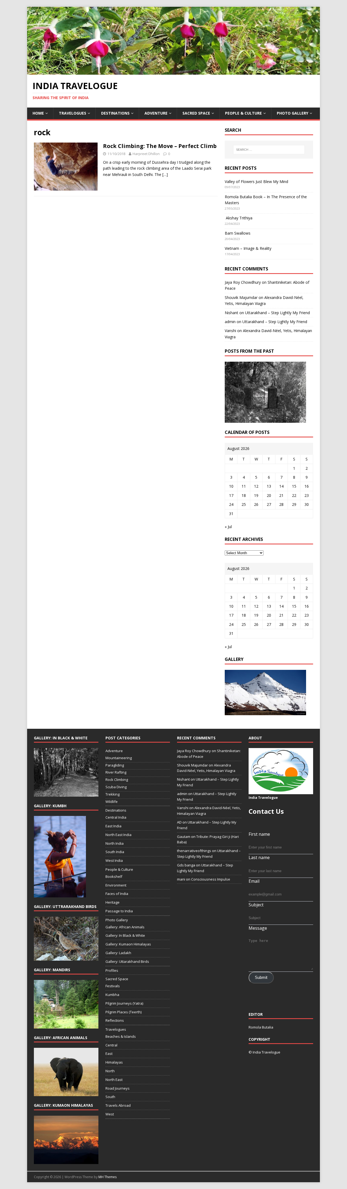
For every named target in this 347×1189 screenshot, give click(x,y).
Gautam (183, 836)
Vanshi (230, 330)
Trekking (112, 794)
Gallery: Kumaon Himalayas (128, 944)
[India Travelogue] (173, 71)
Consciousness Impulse (210, 879)
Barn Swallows (237, 233)
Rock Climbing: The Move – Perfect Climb (160, 146)
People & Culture (243, 113)
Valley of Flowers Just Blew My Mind (256, 181)
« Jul (228, 526)
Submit (261, 977)
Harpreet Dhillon (146, 153)
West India (114, 860)
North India (114, 843)
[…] (165, 174)
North (110, 1070)
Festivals (112, 985)
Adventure (156, 113)
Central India (115, 817)
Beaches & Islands (120, 1036)
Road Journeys (117, 1088)
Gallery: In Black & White (125, 935)
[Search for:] (269, 149)
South (110, 1096)
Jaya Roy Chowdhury (243, 282)
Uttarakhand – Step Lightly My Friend (277, 312)
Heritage (112, 902)
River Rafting (115, 772)
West (109, 1114)
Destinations (115, 113)
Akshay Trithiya (238, 217)
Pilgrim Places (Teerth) (123, 1012)
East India (113, 826)
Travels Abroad (118, 1105)
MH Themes (107, 1177)
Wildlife (111, 801)
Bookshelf (113, 876)
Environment (115, 885)
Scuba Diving (116, 786)
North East (114, 1079)
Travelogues (72, 113)
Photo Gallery (292, 113)
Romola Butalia (261, 1027)
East (109, 1053)
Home (38, 113)
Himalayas (114, 1062)
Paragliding (114, 765)
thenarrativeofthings (194, 850)
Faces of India (116, 893)
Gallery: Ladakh (118, 952)
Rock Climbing (116, 779)
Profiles (111, 970)
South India (114, 851)
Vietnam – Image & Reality (248, 248)
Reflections (114, 1020)
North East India (118, 834)
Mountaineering (118, 757)
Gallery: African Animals (124, 927)
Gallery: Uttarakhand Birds (127, 961)
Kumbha (112, 994)
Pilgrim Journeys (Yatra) (124, 1003)
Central (111, 1045)
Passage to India (119, 911)
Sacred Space (196, 113)
